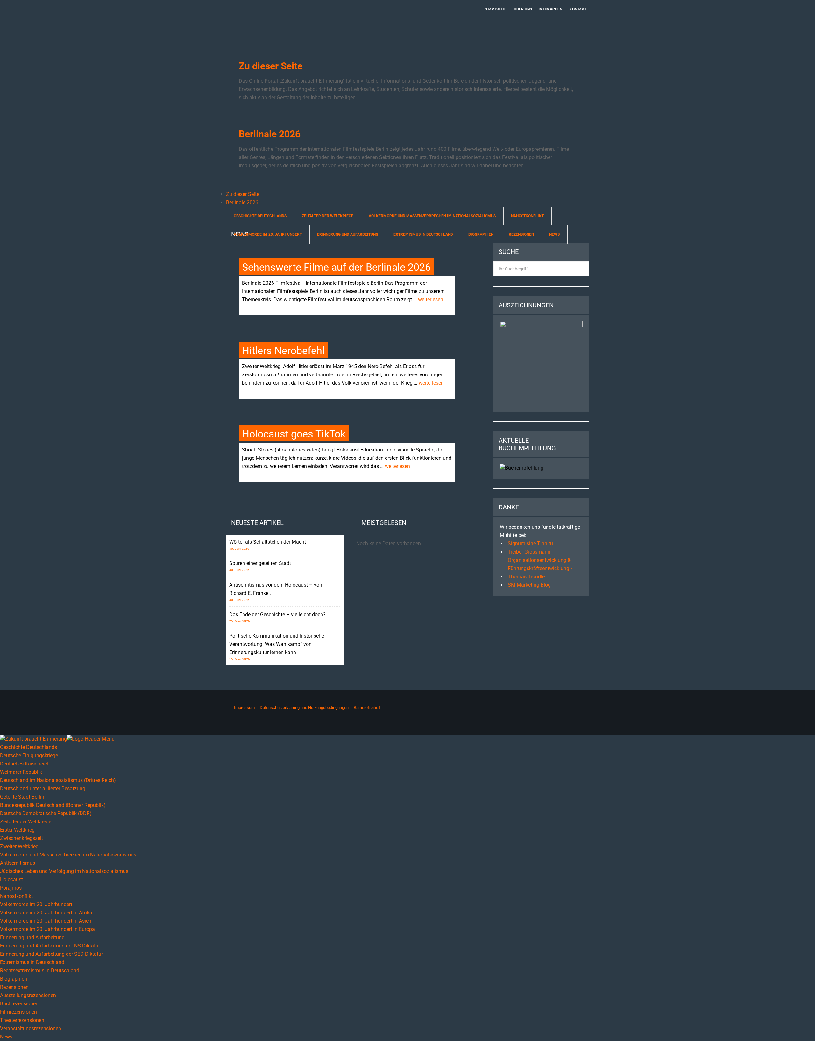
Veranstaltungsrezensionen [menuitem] (30, 1028)
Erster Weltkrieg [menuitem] (17, 830)
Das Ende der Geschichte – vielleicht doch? (277, 614)
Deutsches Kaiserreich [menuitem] (25, 764)
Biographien (480, 234)
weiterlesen (430, 300)
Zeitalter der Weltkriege (327, 216)
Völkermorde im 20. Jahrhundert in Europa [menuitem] (47, 929)
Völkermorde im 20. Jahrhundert (268, 234)
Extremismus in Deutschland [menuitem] (32, 962)
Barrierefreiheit (367, 707)
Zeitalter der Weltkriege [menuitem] (25, 822)
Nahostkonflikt (527, 216)
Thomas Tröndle (526, 577)
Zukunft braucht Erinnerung (292, 20)
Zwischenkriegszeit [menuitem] (21, 838)
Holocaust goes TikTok (293, 434)
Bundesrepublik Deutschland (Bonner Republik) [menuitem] (53, 805)
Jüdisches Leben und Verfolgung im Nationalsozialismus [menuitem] (64, 871)
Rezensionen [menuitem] (14, 987)
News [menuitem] (6, 1037)
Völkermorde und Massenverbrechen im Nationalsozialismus (432, 216)
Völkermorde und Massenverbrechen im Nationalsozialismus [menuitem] (68, 855)
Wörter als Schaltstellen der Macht (267, 542)
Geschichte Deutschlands (260, 216)
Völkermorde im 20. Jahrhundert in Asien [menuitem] (45, 921)
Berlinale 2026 (270, 134)
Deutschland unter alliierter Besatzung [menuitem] (42, 789)
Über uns (523, 9)
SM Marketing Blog (529, 585)
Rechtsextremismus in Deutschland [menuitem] (39, 971)
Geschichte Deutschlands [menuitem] (28, 747)
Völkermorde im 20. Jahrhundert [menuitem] (36, 904)
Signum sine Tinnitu (530, 544)
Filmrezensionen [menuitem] (18, 1012)
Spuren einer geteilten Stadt (260, 563)
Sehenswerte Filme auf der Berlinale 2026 (336, 267)
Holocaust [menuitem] (11, 880)
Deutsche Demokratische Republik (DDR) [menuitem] (46, 813)
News (554, 234)
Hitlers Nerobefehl (283, 351)
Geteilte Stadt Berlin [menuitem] (22, 797)
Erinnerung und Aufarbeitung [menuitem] (32, 937)
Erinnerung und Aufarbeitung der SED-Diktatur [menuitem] (51, 954)
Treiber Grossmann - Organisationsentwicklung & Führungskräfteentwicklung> (540, 560)
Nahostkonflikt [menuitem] (16, 896)
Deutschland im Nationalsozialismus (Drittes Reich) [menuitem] (58, 780)
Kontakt (578, 9)
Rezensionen (521, 234)
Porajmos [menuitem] (11, 888)
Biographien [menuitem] (13, 979)
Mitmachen (550, 9)
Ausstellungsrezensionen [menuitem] (28, 995)
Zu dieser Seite (270, 66)
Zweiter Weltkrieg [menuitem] (19, 846)
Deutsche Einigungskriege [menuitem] (29, 755)
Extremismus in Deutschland (423, 234)
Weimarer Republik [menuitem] (21, 772)
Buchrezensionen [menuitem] (19, 1004)
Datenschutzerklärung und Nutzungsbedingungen (304, 707)
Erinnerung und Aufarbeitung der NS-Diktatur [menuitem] (50, 946)
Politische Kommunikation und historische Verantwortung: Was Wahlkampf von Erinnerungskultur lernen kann (276, 644)
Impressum (244, 707)
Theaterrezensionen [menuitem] (22, 1020)
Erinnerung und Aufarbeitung (347, 234)
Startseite (496, 9)
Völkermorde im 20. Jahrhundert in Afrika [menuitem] (46, 913)
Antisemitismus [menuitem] (17, 863)
